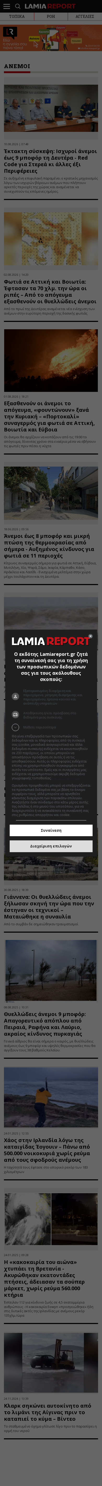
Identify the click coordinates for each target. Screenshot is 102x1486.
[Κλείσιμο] (90, 636)
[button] (51, 727)
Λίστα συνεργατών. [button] (66, 778)
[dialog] (51, 743)
